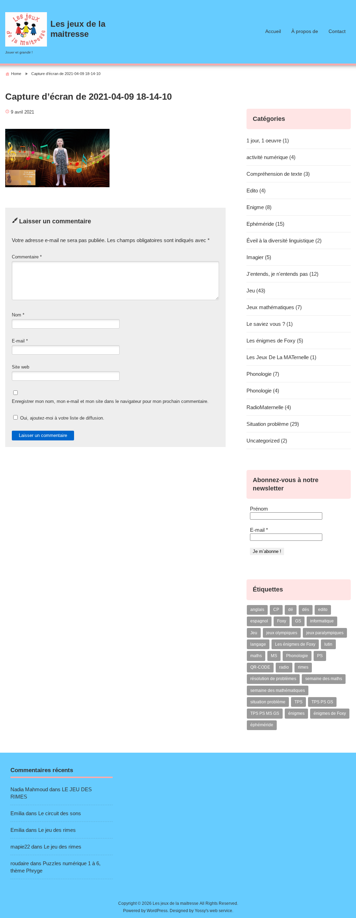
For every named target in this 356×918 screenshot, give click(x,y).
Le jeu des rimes (57, 830)
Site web (20, 367)
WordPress (157, 910)
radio (284, 667)
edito (322, 609)
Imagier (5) (258, 257)
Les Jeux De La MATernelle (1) (281, 357)
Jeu (253, 632)
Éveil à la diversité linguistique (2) (284, 240)
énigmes (296, 713)
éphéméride (261, 724)
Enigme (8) (259, 207)
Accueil (273, 31)
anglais (257, 609)
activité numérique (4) (271, 157)
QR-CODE (260, 667)
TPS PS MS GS (264, 713)
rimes (303, 667)
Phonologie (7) (262, 374)
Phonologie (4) (262, 391)
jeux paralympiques (324, 632)
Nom (18, 314)
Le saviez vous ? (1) (269, 324)
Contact (337, 31)
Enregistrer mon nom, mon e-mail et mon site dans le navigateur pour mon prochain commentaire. (110, 401)
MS (274, 655)
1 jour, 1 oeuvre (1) (267, 140)
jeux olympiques (281, 632)
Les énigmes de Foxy (295, 644)
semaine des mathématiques (277, 690)
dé (290, 609)
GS (298, 621)
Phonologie (297, 655)
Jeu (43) (255, 290)
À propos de (304, 31)
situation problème (267, 702)
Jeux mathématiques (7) (274, 307)
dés (305, 609)
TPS (298, 702)
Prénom (259, 509)
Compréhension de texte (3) (278, 174)
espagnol (259, 621)
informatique (322, 621)
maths (256, 655)
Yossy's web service (213, 910)
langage (258, 644)
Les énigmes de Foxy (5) (274, 341)
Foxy (281, 621)
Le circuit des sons (59, 813)
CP (276, 609)
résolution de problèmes (273, 678)
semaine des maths (323, 678)
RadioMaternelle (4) (268, 407)
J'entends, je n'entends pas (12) (282, 274)
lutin (328, 644)
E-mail (20, 341)
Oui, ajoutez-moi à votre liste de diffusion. (61, 418)
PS (320, 655)
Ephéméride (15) (265, 224)
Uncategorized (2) (266, 441)
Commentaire (27, 256)
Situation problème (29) (272, 424)
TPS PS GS (322, 702)
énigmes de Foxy (330, 713)
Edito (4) (256, 190)
